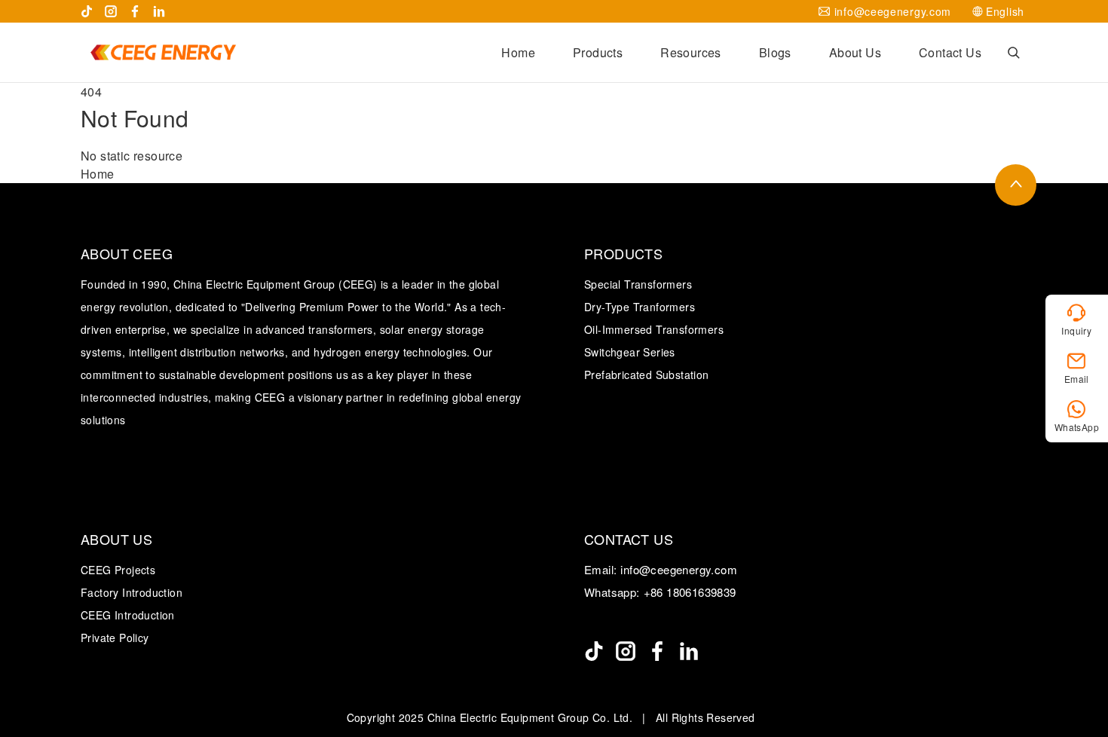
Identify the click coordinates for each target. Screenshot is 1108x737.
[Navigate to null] (594, 651)
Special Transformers (638, 284)
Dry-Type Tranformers (639, 306)
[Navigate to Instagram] (111, 11)
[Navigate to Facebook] (135, 11)
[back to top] (1015, 185)
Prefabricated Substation (646, 374)
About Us (855, 52)
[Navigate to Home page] (163, 52)
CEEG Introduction (128, 614)
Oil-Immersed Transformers (654, 329)
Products (598, 52)
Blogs (775, 52)
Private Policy (115, 637)
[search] (1013, 52)
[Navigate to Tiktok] (87, 11)
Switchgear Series (629, 351)
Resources (690, 52)
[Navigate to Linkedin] (159, 11)
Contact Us (950, 52)
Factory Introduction (131, 592)
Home (518, 52)
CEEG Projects (118, 569)
